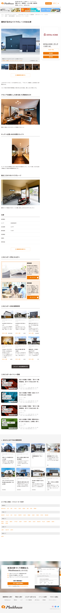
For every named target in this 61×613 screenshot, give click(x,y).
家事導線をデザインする (52, 456)
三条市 (48, 489)
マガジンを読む (54, 597)
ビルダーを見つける (30, 597)
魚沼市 (34, 521)
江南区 (19, 508)
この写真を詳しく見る (34, 60)
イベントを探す (43, 597)
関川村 (42, 515)
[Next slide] (60, 10)
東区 (11, 508)
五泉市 (15, 515)
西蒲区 (35, 508)
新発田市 (3, 515)
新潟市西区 (19, 489)
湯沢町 (53, 521)
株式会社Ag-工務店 (5, 478)
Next (38, 44)
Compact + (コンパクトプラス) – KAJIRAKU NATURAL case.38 (7, 351)
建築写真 (35, 3)
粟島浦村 (46, 515)
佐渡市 (2, 536)
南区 (28, 508)
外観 (4, 60)
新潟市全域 (3, 508)
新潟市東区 (37, 333)
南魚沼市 (39, 521)
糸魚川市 (7, 529)
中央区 (15, 508)
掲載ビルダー (18, 3)
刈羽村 (6, 523)
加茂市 (24, 359)
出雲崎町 (48, 521)
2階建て (7, 60)
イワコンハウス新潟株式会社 (37, 478)
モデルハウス (26, 5)
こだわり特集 (29, 3)
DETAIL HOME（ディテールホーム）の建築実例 (26, 14)
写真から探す (18, 597)
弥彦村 (33, 515)
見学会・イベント (19, 5)
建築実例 (24, 3)
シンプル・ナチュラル (15, 60)
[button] (33, 277)
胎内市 (24, 515)
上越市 (2, 529)
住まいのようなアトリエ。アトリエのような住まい (33, 325)
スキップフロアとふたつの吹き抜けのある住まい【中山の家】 (8, 482)
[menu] (58, 3)
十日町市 (25, 521)
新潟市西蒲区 (10, 333)
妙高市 (12, 529)
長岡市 (24, 333)
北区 (8, 508)
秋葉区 (24, 508)
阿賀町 (37, 515)
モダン (21, 60)
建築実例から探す (7, 597)
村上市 (7, 515)
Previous (3, 44)
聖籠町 (29, 515)
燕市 (38, 359)
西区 (31, 508)
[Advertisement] (30, 550)
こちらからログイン (23, 586)
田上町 (43, 521)
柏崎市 (15, 223)
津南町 (2, 523)
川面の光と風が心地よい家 (23, 482)
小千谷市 (15, 521)
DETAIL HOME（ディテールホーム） (11, 14)
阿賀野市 (20, 515)
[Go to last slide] (1, 10)
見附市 (30, 521)
